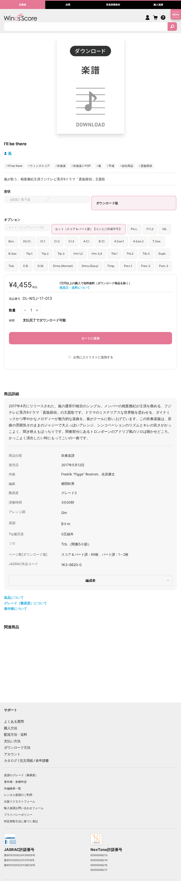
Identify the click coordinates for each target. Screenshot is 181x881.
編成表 (90, 580)
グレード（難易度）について (25, 603)
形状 (7, 191)
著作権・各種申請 (15, 782)
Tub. (11, 266)
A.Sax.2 (138, 241)
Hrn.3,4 (97, 253)
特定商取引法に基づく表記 (21, 821)
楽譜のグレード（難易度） (21, 775)
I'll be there (14, 166)
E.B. (26, 266)
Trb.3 (146, 253)
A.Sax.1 (119, 241)
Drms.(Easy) (90, 266)
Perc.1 (128, 266)
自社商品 (126, 166)
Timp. (111, 266)
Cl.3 (71, 241)
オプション (12, 219)
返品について (14, 597)
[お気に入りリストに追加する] (63, 682)
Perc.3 (163, 266)
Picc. (134, 229)
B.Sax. (12, 253)
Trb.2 (130, 253)
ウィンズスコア (39, 166)
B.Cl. (102, 241)
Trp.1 (29, 253)
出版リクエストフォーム (19, 801)
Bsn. (11, 241)
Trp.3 (61, 253)
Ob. (164, 229)
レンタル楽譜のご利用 (18, 795)
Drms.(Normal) (63, 266)
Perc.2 (145, 266)
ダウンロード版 (107, 203)
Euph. (162, 253)
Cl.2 (57, 241)
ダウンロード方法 (17, 747)
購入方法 (10, 728)
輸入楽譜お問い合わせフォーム (24, 808)
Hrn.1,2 (78, 253)
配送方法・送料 (15, 734)
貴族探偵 (145, 166)
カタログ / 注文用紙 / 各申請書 (26, 760)
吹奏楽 (60, 166)
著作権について (15, 609)
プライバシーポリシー (18, 814)
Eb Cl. (27, 241)
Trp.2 (45, 253)
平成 (110, 166)
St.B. (40, 266)
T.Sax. (156, 241)
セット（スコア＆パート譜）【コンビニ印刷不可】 (88, 229)
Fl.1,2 (150, 229)
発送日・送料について (74, 287)
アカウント (12, 754)
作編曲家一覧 (12, 788)
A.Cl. (86, 241)
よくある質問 (14, 721)
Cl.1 (42, 241)
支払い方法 (12, 741)
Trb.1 (114, 253)
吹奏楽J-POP (81, 166)
